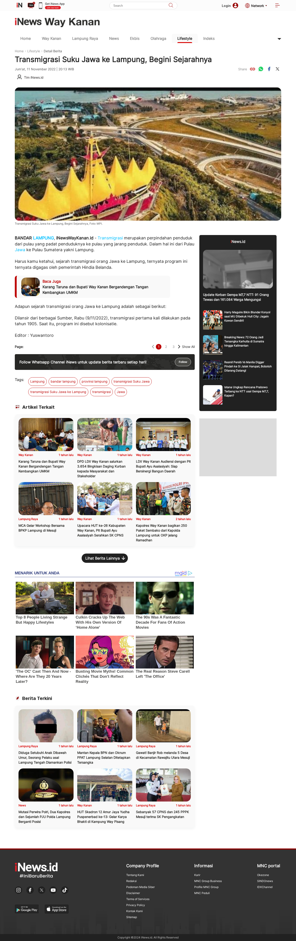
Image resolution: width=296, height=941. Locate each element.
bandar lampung (63, 381)
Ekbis (134, 38)
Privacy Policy (135, 905)
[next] (179, 346)
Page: (19, 347)
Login (226, 6)
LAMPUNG (43, 237)
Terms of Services (137, 899)
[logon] (19, 5)
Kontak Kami (134, 911)
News (114, 38)
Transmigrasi (110, 237)
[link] (252, 69)
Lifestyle (184, 38)
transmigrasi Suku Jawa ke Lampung (58, 392)
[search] (171, 6)
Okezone (263, 875)
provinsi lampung (95, 381)
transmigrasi (101, 392)
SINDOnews (265, 881)
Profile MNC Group (206, 887)
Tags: (19, 379)
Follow (183, 362)
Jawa (20, 249)
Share (242, 69)
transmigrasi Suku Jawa (132, 381)
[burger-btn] (277, 6)
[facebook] (269, 69)
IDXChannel (265, 887)
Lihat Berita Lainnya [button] (102, 558)
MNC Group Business (208, 881)
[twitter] (277, 69)
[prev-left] (153, 346)
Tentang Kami (135, 875)
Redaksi (131, 881)
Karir (197, 875)
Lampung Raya (85, 38)
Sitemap (131, 917)
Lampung (37, 381)
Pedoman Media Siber (140, 887)
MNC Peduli (202, 893)
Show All (188, 347)
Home (25, 38)
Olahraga (158, 38)
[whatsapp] (261, 69)
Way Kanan (51, 38)
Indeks (209, 38)
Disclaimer (133, 893)
